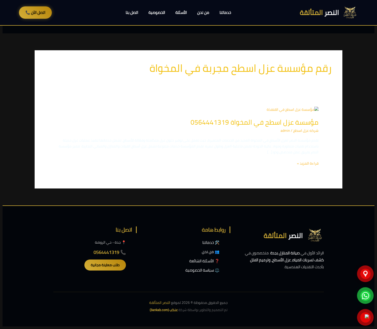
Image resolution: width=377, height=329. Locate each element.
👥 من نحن (211, 251)
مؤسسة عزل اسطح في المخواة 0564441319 (255, 122)
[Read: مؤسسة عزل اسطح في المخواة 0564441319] (293, 109)
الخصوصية (156, 12)
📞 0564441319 (110, 252)
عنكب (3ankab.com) (164, 310)
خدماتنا (225, 12)
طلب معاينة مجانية (105, 265)
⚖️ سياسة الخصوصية (202, 270)
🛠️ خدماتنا (211, 242)
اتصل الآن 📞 (35, 12)
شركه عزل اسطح (306, 130)
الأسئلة (181, 12)
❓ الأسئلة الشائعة (204, 261)
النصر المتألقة (159, 302)
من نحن (203, 12)
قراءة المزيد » (308, 163)
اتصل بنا (132, 12)
